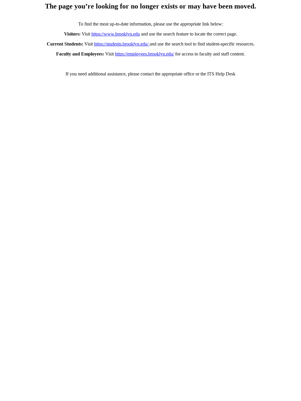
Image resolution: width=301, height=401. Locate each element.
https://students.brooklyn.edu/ (122, 43)
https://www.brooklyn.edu (115, 33)
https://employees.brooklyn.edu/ (144, 53)
